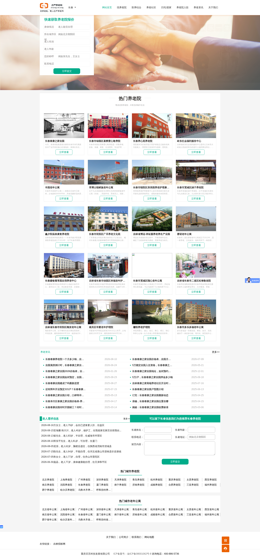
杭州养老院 (156, 479)
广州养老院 (84, 479)
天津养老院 (120, 479)
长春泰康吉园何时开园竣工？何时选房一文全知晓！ (65, 407)
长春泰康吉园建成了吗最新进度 (62, 383)
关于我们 (213, 7)
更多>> (216, 352)
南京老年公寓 (49, 514)
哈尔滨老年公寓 (68, 519)
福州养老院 (211, 484)
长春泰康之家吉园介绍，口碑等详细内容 (65, 395)
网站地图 (149, 537)
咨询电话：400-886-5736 (165, 553)
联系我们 (136, 537)
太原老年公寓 (194, 509)
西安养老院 (211, 479)
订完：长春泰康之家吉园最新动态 (150, 395)
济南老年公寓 (139, 514)
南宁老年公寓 (121, 514)
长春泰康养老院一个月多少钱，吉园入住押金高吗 (65, 359)
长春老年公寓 (85, 514)
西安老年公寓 (212, 509)
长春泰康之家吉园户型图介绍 (148, 389)
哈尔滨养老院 (67, 490)
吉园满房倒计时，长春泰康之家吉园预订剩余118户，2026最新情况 (65, 365)
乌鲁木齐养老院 (86, 490)
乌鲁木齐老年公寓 (86, 519)
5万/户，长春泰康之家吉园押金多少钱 (152, 377)
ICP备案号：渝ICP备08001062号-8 (132, 553)
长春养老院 (84, 484)
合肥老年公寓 (176, 514)
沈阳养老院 (66, 484)
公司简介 (123, 537)
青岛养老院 (138, 479)
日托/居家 (166, 7)
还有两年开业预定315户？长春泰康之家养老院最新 (65, 389)
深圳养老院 (102, 479)
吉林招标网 (59, 544)
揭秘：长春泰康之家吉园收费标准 (150, 407)
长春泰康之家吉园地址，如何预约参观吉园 (152, 371)
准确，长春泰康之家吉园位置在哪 (150, 401)
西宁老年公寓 (49, 519)
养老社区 (151, 7)
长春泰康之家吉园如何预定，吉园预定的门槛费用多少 (65, 377)
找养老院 (122, 7)
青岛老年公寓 (139, 509)
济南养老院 (138, 484)
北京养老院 (48, 479)
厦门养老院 (102, 484)
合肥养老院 (175, 484)
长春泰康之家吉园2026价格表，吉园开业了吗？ (65, 371)
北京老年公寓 (49, 509)
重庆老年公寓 (176, 509)
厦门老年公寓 (103, 514)
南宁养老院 (120, 484)
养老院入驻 (182, 7)
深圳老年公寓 (103, 509)
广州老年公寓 (85, 509)
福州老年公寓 (212, 514)
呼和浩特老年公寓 (104, 519)
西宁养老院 (48, 490)
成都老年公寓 (157, 514)
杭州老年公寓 (157, 509)
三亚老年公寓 (194, 514)
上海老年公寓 (67, 509)
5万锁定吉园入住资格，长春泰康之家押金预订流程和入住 (152, 365)
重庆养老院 (175, 479)
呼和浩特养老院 (104, 490)
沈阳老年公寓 (67, 514)
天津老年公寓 (121, 509)
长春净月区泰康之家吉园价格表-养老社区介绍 (65, 401)
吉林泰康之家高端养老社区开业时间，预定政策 (152, 383)
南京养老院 (48, 484)
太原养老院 (193, 479)
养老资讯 (198, 7)
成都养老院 (156, 484)
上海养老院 (66, 479)
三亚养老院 (193, 484)
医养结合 (136, 7)
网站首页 (107, 7)
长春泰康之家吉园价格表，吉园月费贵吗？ (152, 359)
